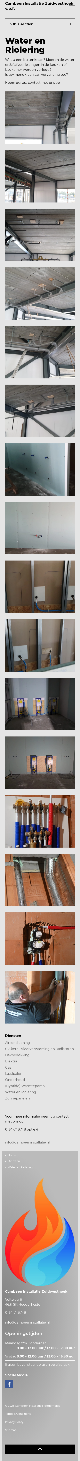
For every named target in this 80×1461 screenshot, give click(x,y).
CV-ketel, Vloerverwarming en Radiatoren (39, 1049)
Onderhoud (15, 1080)
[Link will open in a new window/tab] (9, 1384)
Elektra (11, 1061)
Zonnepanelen (17, 1098)
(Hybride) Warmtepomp (25, 1086)
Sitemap (11, 1430)
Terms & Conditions (18, 1413)
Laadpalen (13, 1074)
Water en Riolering (20, 1092)
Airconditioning (17, 1043)
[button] (40, 1449)
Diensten (13, 1036)
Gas (8, 1067)
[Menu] (72, 6)
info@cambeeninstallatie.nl (27, 1142)
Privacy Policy (14, 1422)
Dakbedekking (17, 1055)
